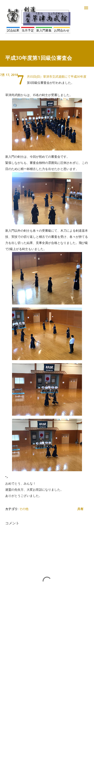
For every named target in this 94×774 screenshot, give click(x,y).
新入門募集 (44, 30)
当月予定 (28, 30)
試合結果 (13, 30)
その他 (23, 509)
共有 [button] (80, 509)
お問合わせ (61, 30)
